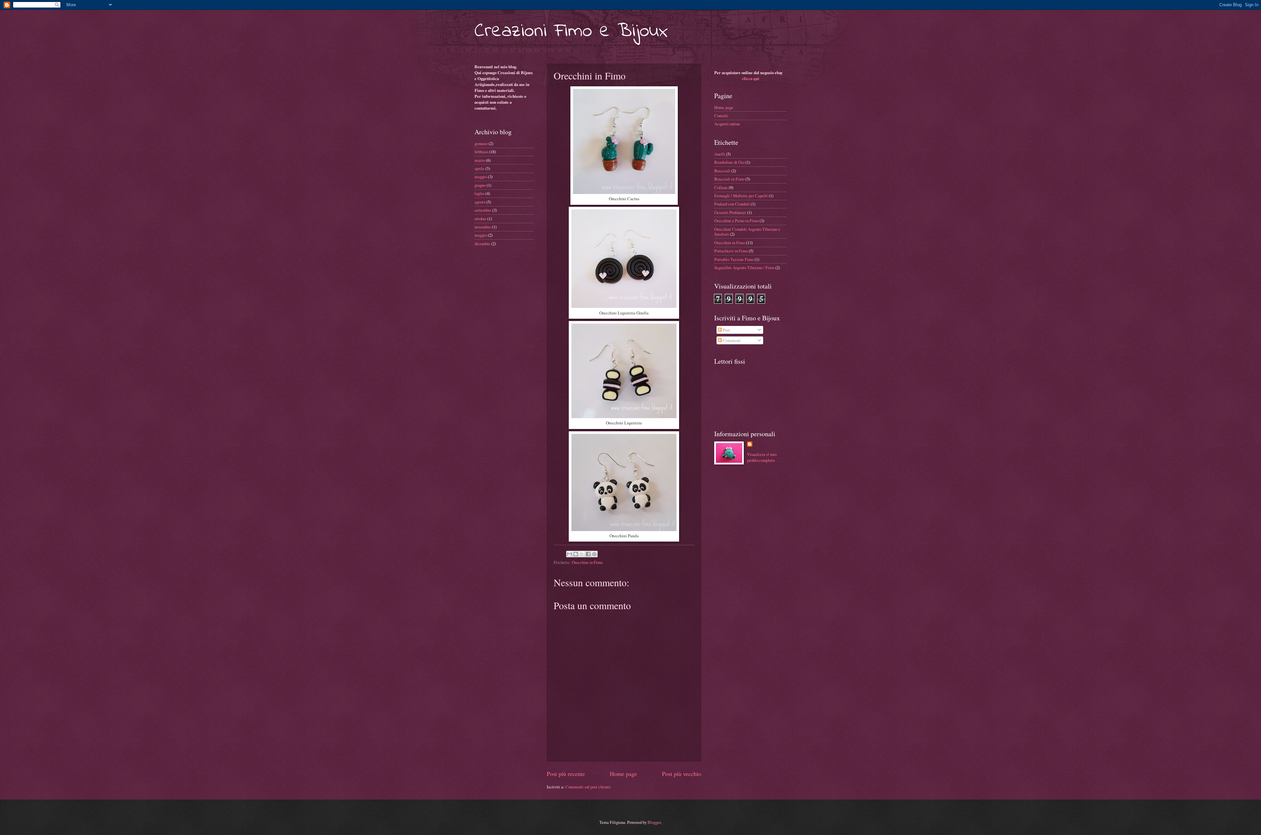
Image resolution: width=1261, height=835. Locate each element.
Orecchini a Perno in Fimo (736, 221)
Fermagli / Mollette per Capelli (741, 196)
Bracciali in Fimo (729, 179)
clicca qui (750, 78)
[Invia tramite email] (569, 554)
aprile (479, 168)
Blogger (654, 822)
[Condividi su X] (582, 554)
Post (726, 330)
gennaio (481, 143)
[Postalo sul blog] (575, 554)
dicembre (482, 243)
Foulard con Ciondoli (732, 204)
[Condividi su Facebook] (588, 554)
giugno (480, 185)
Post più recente (566, 774)
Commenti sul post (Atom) (587, 787)
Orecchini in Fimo (587, 562)
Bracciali (722, 171)
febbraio (481, 152)
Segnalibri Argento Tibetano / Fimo (744, 267)
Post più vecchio (681, 774)
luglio (479, 193)
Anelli (719, 154)
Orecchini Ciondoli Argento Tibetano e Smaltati (747, 231)
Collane (721, 187)
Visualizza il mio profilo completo (762, 457)
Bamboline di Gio (729, 162)
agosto (480, 202)
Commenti (731, 340)
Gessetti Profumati (730, 212)
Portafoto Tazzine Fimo (734, 259)
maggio (481, 177)
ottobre (480, 219)
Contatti (721, 115)
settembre (483, 210)
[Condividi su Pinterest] (594, 554)
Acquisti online (727, 124)
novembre (483, 227)
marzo (480, 160)
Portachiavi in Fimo (731, 251)
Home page (623, 774)
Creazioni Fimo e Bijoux (571, 31)
